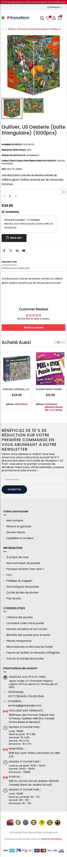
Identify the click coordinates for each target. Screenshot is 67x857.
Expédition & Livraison (20, 538)
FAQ (9, 575)
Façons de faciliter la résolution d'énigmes (33, 652)
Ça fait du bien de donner (22, 592)
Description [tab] (9, 261)
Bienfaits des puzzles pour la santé (28, 635)
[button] (55, 342)
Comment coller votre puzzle (25, 623)
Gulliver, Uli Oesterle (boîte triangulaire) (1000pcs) (33, 129)
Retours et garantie (18, 526)
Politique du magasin (19, 581)
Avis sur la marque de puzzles (25, 658)
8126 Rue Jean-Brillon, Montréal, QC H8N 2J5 (34, 754)
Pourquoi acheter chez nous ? (25, 569)
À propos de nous (17, 557)
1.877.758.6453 (17, 696)
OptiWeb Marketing (51, 838)
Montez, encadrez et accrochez (26, 629)
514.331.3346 (36, 696)
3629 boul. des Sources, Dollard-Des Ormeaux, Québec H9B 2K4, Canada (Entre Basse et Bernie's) (31, 718)
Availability (12, 211)
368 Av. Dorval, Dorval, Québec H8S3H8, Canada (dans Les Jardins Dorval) (34, 782)
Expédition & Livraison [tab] (15, 268)
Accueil (3, 29)
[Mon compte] (54, 18)
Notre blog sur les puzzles (22, 587)
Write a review (33, 327)
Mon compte (14, 520)
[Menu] (3, 18)
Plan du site (13, 598)
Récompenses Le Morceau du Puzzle (29, 647)
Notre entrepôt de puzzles (23, 563)
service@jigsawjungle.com (24, 705)
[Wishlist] (47, 18)
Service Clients (15, 532)
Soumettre (14, 489)
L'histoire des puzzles (19, 617)
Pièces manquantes (19, 641)
